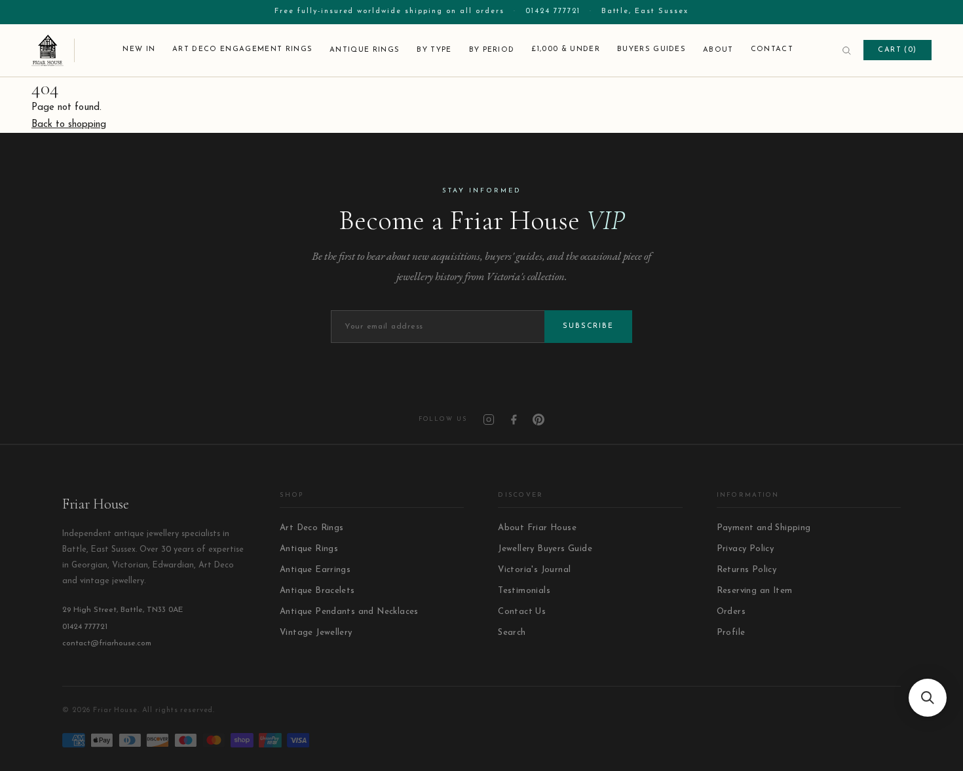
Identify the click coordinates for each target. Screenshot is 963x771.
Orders (731, 611)
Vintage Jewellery (316, 632)
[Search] (846, 50)
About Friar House (537, 528)
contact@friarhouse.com (106, 643)
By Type (434, 50)
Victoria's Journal (534, 569)
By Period (492, 50)
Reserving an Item (755, 590)
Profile (731, 632)
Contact (772, 49)
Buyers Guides (651, 49)
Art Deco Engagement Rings (242, 49)
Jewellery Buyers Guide (545, 549)
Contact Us (522, 611)
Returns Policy (746, 569)
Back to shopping (68, 125)
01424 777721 (552, 11)
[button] (928, 698)
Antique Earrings (315, 569)
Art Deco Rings (311, 528)
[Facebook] (513, 419)
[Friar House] (53, 50)
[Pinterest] (538, 419)
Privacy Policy (745, 549)
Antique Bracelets (317, 590)
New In (139, 49)
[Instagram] (489, 419)
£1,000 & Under (565, 49)
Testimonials (524, 590)
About (718, 50)
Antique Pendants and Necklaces (349, 611)
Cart (897, 50)
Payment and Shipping (764, 528)
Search (511, 632)
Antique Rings (365, 50)
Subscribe (588, 326)
